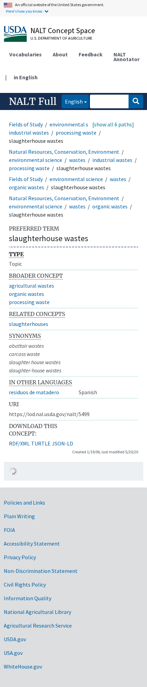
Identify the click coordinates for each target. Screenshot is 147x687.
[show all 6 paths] (113, 124)
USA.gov (13, 652)
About (60, 54)
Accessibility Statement (32, 543)
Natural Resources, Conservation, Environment (64, 151)
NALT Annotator (126, 57)
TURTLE (41, 443)
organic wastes (26, 187)
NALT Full (32, 101)
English (72, 101)
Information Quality (27, 598)
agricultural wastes (31, 285)
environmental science (76, 124)
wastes (77, 159)
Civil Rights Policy (25, 584)
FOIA (9, 529)
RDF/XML (19, 443)
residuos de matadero (34, 392)
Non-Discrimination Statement (41, 570)
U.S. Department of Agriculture (61, 38)
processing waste (76, 132)
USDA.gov (15, 639)
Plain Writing (19, 516)
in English (26, 77)
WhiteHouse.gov (23, 666)
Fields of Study (26, 124)
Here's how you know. (24, 11)
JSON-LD (62, 443)
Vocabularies (25, 54)
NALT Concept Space (62, 30)
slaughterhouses (28, 323)
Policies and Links (24, 502)
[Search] (136, 101)
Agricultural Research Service (38, 625)
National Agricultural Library (37, 611)
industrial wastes (29, 132)
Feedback (91, 54)
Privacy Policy (20, 557)
